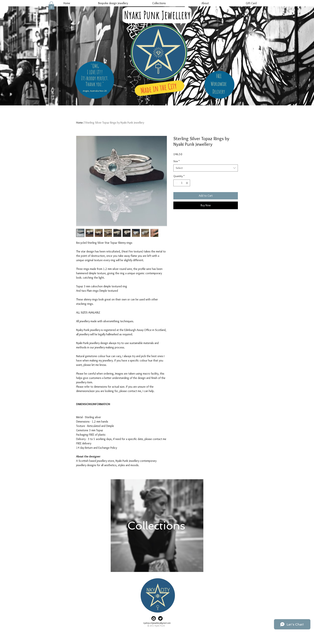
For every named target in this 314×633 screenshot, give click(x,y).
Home (79, 122)
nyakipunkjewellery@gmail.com (157, 623)
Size (176, 161)
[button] (51, 5)
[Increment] (187, 183)
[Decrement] (176, 183)
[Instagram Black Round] (153, 618)
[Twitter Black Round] (160, 618)
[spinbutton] (181, 183)
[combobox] (205, 168)
